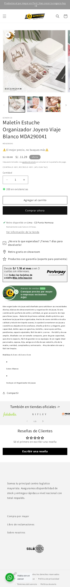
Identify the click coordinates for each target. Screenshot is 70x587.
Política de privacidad (48, 579)
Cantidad (7, 172)
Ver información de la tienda (22, 232)
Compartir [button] (13, 393)
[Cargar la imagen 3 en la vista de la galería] (53, 104)
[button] (4, 16)
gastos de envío (29, 162)
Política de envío (48, 584)
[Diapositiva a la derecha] (66, 105)
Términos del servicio (27, 584)
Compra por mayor (18, 516)
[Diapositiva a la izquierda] (4, 105)
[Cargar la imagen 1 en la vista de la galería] (17, 104)
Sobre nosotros (16, 532)
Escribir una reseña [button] (35, 451)
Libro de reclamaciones (20, 524)
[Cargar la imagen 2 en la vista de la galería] (35, 104)
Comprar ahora (35, 210)
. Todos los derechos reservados (44, 574)
